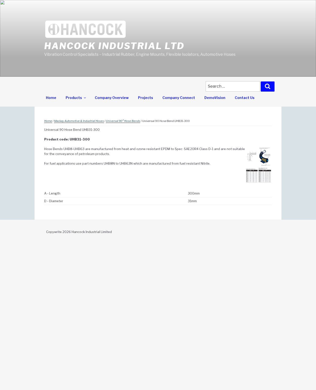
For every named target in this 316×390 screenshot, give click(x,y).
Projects (145, 98)
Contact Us (245, 98)
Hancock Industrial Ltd (114, 45)
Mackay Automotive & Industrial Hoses (79, 121)
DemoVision (214, 98)
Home (51, 98)
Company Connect (178, 98)
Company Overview (112, 98)
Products (74, 98)
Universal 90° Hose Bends (123, 121)
